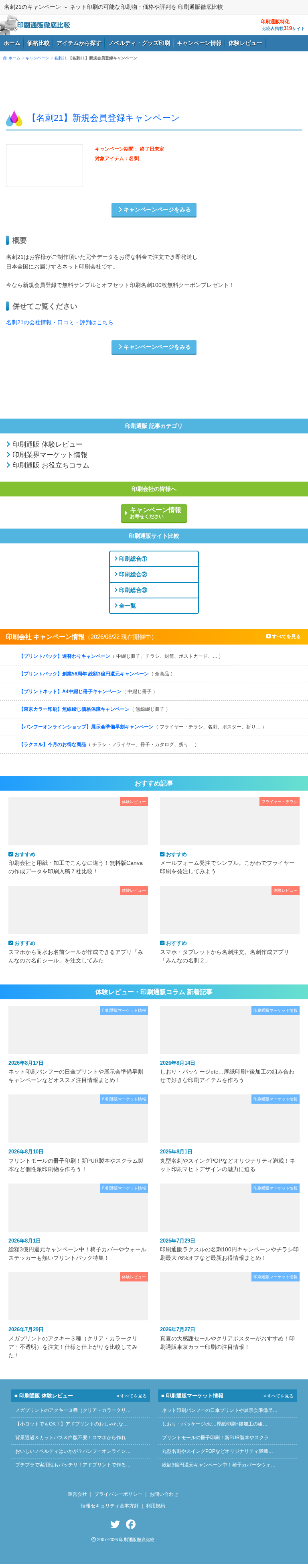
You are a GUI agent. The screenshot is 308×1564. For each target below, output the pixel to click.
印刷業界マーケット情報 (48, 455)
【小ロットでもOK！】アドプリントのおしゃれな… (71, 1424)
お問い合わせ (164, 1494)
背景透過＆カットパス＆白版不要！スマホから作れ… (73, 1437)
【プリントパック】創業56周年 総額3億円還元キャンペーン (97, 674)
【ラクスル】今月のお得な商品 (109, 744)
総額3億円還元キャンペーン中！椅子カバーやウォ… (219, 1465)
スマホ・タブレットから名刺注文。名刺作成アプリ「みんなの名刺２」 (224, 951)
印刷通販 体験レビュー (46, 444)
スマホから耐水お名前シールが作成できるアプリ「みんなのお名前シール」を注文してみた (75, 951)
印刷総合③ (132, 590)
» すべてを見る (132, 1395)
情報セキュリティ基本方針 (110, 1506)
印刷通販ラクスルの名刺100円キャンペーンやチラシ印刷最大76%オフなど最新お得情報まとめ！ (229, 1249)
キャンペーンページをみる (156, 210)
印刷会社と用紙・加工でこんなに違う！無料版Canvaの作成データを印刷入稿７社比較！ (75, 863)
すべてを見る (286, 636)
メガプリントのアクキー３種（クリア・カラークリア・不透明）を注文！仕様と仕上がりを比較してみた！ (73, 1342)
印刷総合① (132, 558)
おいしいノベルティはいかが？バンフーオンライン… (73, 1451)
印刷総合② (132, 574)
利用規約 (155, 1506)
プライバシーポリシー (118, 1494)
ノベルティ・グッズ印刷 (139, 43)
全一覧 (127, 605)
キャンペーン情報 (199, 43)
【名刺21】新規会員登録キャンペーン (103, 118)
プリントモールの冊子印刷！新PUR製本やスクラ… (218, 1437)
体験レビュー (245, 43)
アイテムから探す (79, 43)
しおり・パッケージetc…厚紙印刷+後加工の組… (214, 1424)
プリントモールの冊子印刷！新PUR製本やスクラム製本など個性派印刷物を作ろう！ (76, 1160)
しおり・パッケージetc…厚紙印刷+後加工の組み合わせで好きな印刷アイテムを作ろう (227, 1071)
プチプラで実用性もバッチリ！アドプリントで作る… (73, 1465)
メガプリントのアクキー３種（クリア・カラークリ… (73, 1410)
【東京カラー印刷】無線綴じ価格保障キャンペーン (94, 709)
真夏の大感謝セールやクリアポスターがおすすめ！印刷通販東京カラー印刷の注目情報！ (227, 1338)
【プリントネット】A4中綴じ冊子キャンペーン (88, 691)
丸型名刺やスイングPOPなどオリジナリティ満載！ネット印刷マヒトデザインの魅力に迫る (227, 1160)
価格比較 (38, 43)
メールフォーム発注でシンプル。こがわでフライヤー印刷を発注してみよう (227, 863)
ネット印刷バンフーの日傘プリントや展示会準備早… (220, 1410)
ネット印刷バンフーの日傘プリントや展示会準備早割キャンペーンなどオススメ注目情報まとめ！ (75, 1071)
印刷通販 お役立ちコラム (49, 465)
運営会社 (77, 1494)
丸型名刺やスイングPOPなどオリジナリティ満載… (217, 1451)
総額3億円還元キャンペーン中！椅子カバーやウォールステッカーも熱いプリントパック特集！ (77, 1249)
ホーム (12, 43)
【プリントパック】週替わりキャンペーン (121, 656)
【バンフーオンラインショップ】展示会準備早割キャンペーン (143, 727)
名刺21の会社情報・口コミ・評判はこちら (59, 322)
